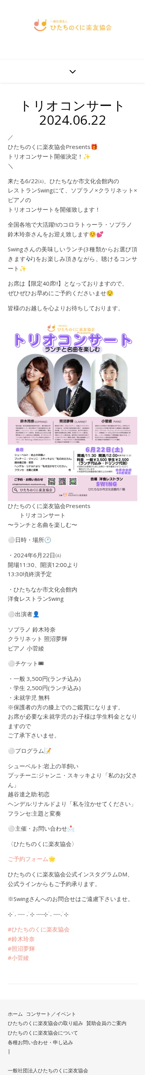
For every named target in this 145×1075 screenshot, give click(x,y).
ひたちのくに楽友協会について (43, 1032)
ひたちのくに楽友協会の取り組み (45, 1023)
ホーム (15, 1013)
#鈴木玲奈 (21, 939)
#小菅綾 (18, 957)
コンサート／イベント (51, 1013)
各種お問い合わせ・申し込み (40, 1042)
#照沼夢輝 (21, 948)
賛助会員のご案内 (106, 1023)
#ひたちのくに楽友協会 (39, 929)
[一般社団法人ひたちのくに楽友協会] (72, 25)
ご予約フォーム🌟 (32, 859)
